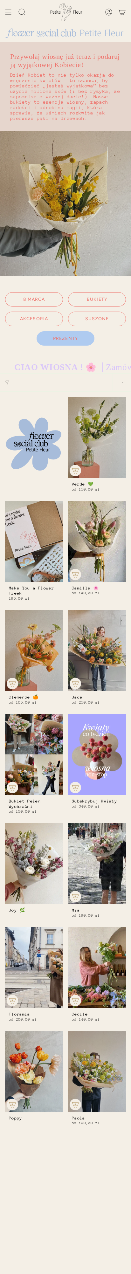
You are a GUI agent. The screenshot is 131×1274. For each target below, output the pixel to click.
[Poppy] (34, 1071)
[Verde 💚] (97, 437)
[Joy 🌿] (34, 863)
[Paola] (97, 1071)
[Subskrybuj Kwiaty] (97, 754)
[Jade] (97, 650)
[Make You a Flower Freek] (34, 541)
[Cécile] (97, 967)
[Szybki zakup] (75, 470)
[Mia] (97, 863)
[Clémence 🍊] (34, 650)
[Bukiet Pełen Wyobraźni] (34, 754)
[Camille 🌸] (97, 541)
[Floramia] (34, 967)
